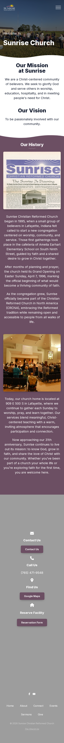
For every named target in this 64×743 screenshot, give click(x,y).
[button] (58, 7)
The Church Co (32, 729)
